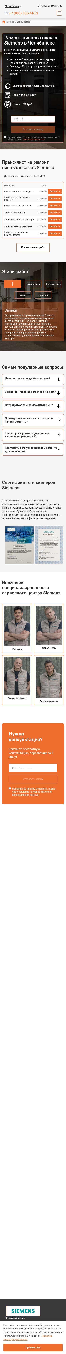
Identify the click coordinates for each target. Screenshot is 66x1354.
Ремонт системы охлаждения (19, 191)
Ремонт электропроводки (17, 205)
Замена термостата (14, 212)
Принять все (33, 1347)
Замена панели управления (18, 226)
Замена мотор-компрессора (19, 219)
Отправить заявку (33, 129)
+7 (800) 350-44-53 (23, 13)
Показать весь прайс (33, 247)
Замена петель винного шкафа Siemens (16, 233)
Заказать (55, 191)
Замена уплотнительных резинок (16, 198)
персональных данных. (34, 139)
